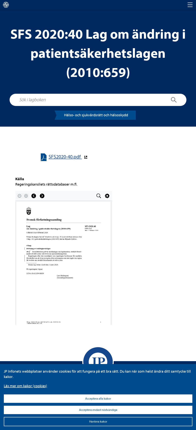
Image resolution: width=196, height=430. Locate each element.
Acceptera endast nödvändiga (98, 410)
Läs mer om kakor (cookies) (25, 386)
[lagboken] (6, 5)
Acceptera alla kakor (98, 398)
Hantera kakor (98, 421)
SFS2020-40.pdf (65, 157)
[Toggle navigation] (190, 5)
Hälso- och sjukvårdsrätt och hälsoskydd (96, 115)
